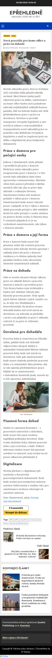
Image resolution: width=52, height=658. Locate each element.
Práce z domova (10, 523)
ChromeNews (41, 648)
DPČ (11, 520)
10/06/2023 (25, 48)
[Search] (47, 25)
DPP (16, 520)
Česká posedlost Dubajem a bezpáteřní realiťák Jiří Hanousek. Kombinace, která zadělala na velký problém (35, 600)
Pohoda (34, 497)
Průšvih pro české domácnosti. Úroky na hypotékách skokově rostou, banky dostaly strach (33, 581)
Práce (14, 36)
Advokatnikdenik (12, 501)
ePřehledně (26, 12)
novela (32, 520)
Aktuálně (7, 36)
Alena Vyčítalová (11, 48)
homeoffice (24, 520)
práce (39, 520)
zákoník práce (23, 523)
